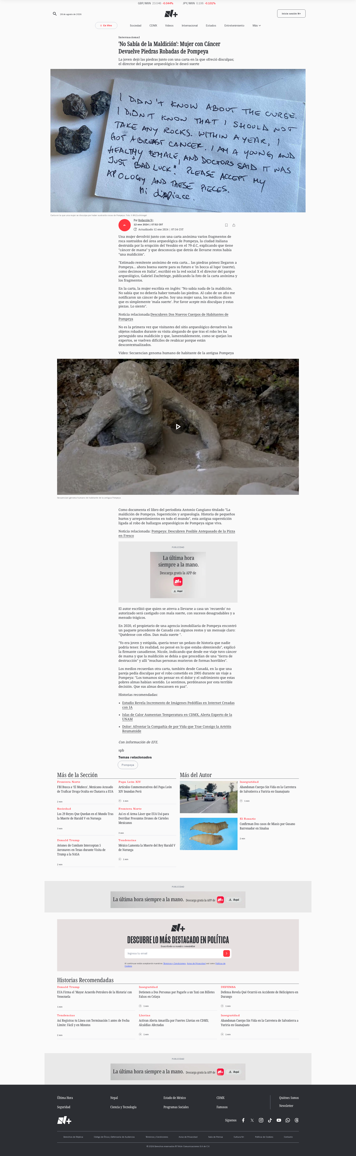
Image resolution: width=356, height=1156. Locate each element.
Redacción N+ (146, 220)
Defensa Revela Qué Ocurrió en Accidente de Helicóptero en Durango (259, 994)
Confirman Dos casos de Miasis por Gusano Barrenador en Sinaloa (267, 826)
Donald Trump (68, 840)
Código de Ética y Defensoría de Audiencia (114, 1137)
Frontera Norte (68, 782)
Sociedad (135, 25)
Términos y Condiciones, (174, 964)
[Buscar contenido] (54, 14)
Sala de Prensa (215, 1137)
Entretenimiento (234, 25)
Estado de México (175, 1097)
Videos (169, 25)
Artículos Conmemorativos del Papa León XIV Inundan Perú (145, 789)
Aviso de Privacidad (196, 964)
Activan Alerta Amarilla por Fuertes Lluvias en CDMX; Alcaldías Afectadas (174, 1022)
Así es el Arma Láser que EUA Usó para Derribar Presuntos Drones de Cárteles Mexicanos (143, 818)
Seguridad (63, 1107)
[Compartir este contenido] (234, 225)
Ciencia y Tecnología (123, 1107)
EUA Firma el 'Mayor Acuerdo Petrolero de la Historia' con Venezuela (94, 994)
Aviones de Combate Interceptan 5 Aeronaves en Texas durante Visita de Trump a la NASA (81, 849)
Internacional (190, 25)
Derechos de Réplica (73, 1137)
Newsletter (286, 1105)
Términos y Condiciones (157, 1137)
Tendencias (127, 840)
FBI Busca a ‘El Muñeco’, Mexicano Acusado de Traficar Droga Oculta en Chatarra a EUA (85, 789)
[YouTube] (279, 1120)
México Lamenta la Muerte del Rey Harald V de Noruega (146, 847)
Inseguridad (249, 782)
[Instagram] (261, 1120)
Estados (211, 25)
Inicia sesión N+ (291, 14)
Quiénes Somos (289, 1097)
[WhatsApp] (288, 1120)
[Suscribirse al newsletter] (226, 953)
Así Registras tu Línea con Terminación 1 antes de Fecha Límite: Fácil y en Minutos (93, 1022)
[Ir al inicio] (64, 1120)
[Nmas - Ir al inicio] (171, 14)
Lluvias (144, 1015)
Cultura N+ (239, 1137)
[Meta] (243, 1120)
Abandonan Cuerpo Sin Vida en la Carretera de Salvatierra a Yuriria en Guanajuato (268, 789)
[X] (252, 1120)
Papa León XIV (129, 782)
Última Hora (65, 1097)
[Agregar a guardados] (226, 225)
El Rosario (248, 819)
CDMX (153, 25)
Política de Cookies (264, 1137)
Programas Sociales (176, 1107)
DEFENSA (228, 987)
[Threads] (296, 1120)
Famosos (222, 1107)
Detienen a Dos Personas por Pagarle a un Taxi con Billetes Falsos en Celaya (177, 994)
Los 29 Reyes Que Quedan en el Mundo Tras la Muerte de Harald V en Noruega (85, 815)
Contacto (288, 1137)
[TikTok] (270, 1120)
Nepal (114, 1097)
